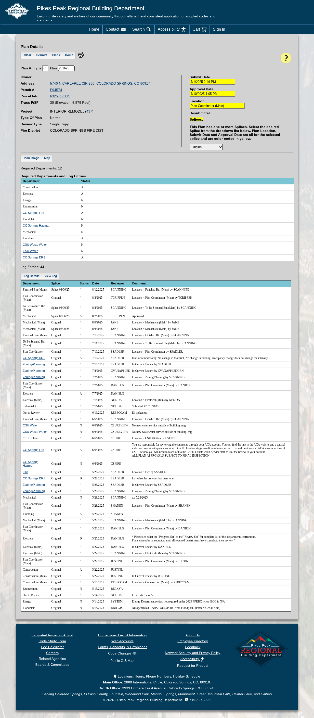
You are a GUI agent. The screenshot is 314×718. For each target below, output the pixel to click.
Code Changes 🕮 (122, 653)
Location (197, 101)
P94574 (56, 90)
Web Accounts (122, 641)
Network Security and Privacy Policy (192, 653)
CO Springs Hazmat (36, 225)
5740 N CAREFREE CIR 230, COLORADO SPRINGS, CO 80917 (100, 83)
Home (94, 29)
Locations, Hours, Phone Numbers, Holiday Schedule (159, 676)
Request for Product (192, 665)
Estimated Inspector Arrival (52, 635)
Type (37, 68)
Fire (25, 472)
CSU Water (30, 251)
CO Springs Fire (33, 213)
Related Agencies (52, 659)
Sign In (219, 29)
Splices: (196, 119)
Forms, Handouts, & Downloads (122, 647)
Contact (112, 29)
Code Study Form (52, 641)
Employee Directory (192, 641)
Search (138, 29)
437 (89, 111)
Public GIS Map (122, 661)
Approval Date (201, 89)
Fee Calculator (52, 647)
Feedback (192, 647)
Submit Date (200, 77)
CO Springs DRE (34, 257)
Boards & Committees (52, 665)
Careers (52, 653)
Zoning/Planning (34, 364)
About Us (192, 635)
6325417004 (60, 96)
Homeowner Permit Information (122, 635)
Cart (196, 29)
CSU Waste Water (35, 244)
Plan (53, 68)
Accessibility (169, 29)
